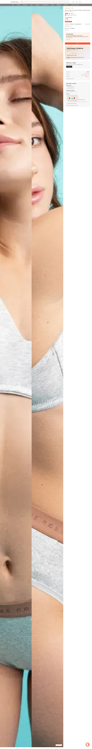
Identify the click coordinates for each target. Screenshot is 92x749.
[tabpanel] (77, 55)
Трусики (18, 4)
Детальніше (77, 98)
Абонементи (66, 4)
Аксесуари (37, 4)
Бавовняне (87, 76)
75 (68, 26)
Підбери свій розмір (68, 21)
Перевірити (69, 66)
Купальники (25, 4)
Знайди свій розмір (75, 4)
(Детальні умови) (69, 37)
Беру (78, 43)
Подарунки (59, 4)
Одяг (31, 4)
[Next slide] (61, 376)
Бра (13, 4)
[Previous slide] (2, 376)
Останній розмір (45, 4)
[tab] (68, 53)
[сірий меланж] (65, 19)
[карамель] (67, 19)
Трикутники (86, 73)
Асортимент (68, 39)
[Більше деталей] (70, 78)
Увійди (68, 57)
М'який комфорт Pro (85, 75)
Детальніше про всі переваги (72, 49)
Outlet (52, 4)
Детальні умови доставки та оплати (72, 105)
